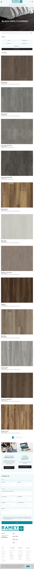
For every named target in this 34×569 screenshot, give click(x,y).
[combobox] (16, 33)
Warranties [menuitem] (20, 557)
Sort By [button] (28, 52)
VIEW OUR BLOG (8, 467)
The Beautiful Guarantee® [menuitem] (20, 555)
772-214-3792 (24, 5)
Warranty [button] (16, 46)
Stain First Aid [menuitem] (20, 551)
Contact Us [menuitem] (28, 553)
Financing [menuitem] (3, 561)
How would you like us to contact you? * (8, 491)
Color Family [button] (24, 43)
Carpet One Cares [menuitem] (28, 555)
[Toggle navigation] (1, 1)
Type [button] (8, 40)
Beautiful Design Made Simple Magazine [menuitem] (12, 556)
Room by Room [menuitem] (28, 551)
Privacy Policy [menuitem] (28, 560)
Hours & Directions (5, 537)
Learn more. (22, 567)
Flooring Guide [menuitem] (20, 553)
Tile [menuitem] (2, 558)
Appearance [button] (24, 40)
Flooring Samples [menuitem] (11, 552)
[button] (29, 2)
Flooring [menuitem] (3, 550)
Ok (27, 566)
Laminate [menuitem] (3, 556)
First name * (3, 482)
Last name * (19, 482)
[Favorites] (31, 2)
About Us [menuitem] (27, 550)
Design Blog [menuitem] (12, 558)
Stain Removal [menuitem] (20, 550)
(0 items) (32, 1)
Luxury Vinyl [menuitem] (4, 551)
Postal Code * (4, 502)
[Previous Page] (11, 437)
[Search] (31, 33)
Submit (17, 522)
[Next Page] (23, 437)
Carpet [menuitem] (3, 555)
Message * (3, 508)
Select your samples (24, 466)
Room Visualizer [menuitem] (12, 550)
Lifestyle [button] (8, 43)
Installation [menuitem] (20, 559)
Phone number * (4, 496)
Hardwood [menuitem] (3, 553)
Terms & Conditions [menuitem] (28, 558)
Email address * (20, 496)
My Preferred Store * (21, 502)
